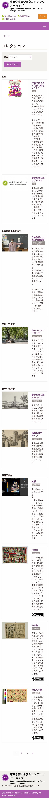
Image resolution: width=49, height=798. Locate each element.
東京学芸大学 (10, 16)
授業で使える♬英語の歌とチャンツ (38, 85)
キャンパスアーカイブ (38, 331)
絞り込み (13, 64)
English (43, 16)
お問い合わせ (10, 19)
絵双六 (35, 550)
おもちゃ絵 (37, 689)
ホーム (6, 36)
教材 (34, 481)
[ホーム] (5, 5)
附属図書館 (25, 16)
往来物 (35, 625)
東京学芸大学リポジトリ (38, 179)
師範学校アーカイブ (38, 434)
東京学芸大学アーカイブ (38, 396)
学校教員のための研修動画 (38, 238)
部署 (6, 57)
